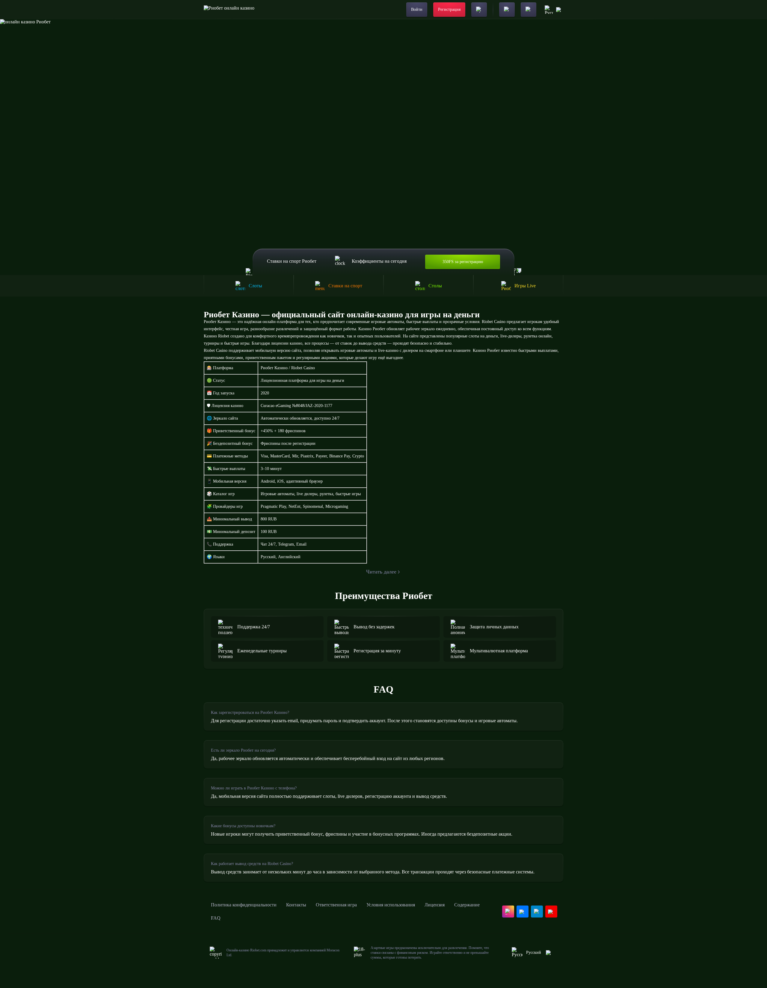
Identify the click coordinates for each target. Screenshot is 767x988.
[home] (229, 9)
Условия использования (390, 904)
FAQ (216, 918)
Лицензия (435, 904)
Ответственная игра (336, 904)
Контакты (296, 904)
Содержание (467, 904)
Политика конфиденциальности (244, 904)
